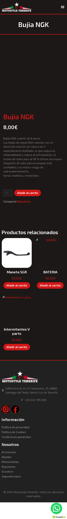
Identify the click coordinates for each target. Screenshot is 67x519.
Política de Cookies (14, 432)
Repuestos (24, 201)
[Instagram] (6, 409)
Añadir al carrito (27, 192)
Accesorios (9, 452)
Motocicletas (10, 461)
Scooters (7, 471)
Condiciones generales (16, 436)
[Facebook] (15, 409)
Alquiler (7, 457)
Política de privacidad (15, 427)
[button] (62, 7)
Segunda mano (11, 476)
